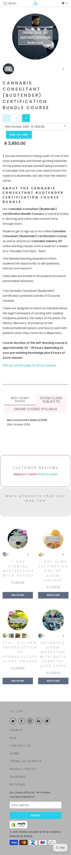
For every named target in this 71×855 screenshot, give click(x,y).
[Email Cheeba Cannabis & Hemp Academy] (48, 721)
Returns (17, 784)
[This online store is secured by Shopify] (18, 827)
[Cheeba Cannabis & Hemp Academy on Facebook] (22, 721)
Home (15, 753)
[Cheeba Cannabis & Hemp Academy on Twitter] (14, 721)
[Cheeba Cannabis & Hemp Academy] (35, 3)
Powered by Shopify (21, 836)
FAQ (13, 738)
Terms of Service (26, 761)
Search (16, 730)
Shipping (18, 777)
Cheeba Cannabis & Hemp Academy (39, 831)
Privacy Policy (23, 769)
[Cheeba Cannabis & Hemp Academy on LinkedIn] (39, 721)
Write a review (47, 474)
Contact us (20, 746)
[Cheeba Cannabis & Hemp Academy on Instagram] (31, 721)
